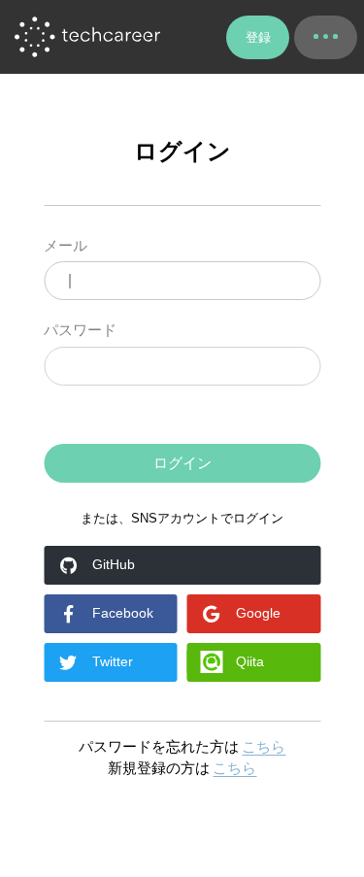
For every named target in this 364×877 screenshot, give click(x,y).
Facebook (122, 613)
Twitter (112, 661)
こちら (263, 746)
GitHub (113, 564)
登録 (258, 37)
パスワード (80, 329)
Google (258, 613)
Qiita (250, 661)
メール (65, 245)
